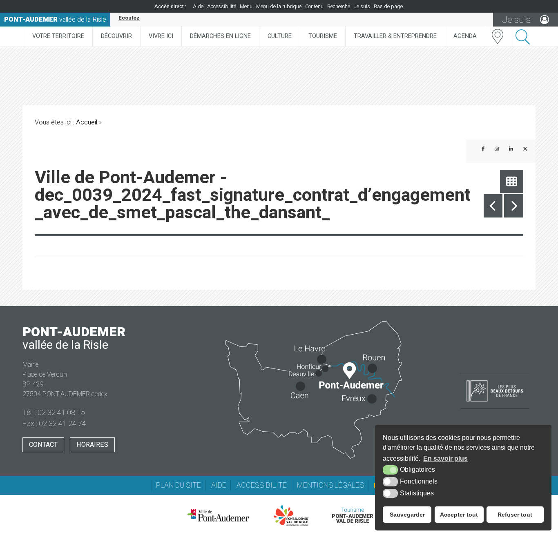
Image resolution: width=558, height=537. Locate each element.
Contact (43, 445)
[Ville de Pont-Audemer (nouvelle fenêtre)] (218, 515)
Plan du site (178, 485)
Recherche (338, 6)
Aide (198, 6)
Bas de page (388, 6)
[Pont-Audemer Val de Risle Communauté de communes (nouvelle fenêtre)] (291, 515)
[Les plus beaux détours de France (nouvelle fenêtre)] (494, 402)
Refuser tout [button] (515, 514)
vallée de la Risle (55, 19)
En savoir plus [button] (445, 458)
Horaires (92, 445)
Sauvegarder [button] (407, 514)
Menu (246, 6)
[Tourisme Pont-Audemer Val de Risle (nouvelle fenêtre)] (352, 515)
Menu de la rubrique (278, 6)
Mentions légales (330, 485)
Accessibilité (221, 6)
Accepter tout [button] (459, 514)
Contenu (314, 6)
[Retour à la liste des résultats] (511, 181)
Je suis (362, 6)
